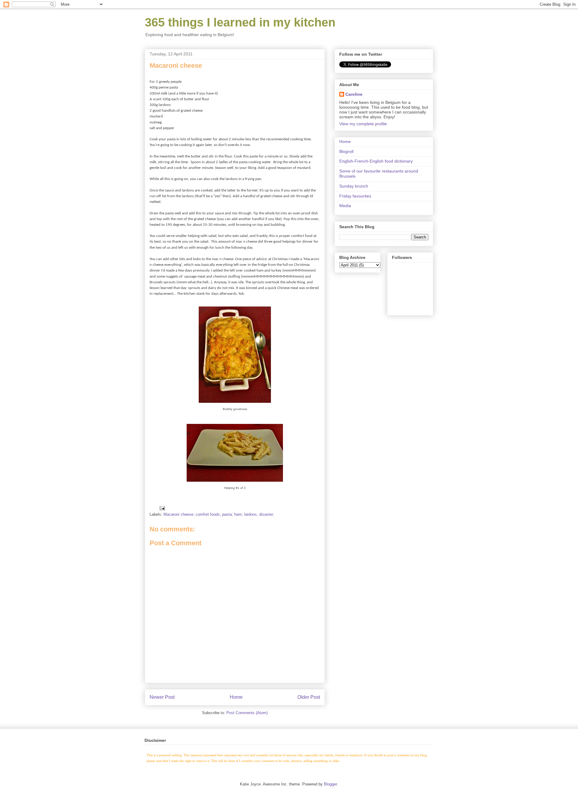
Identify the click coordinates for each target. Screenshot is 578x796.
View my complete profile (363, 123)
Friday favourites (355, 196)
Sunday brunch (353, 186)
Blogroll (346, 151)
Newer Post (162, 697)
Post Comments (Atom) (247, 712)
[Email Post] (161, 508)
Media (345, 205)
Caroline (353, 94)
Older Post (308, 697)
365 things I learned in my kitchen (240, 22)
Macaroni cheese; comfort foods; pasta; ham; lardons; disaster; (218, 514)
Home (236, 697)
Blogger (330, 784)
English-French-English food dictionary (376, 161)
